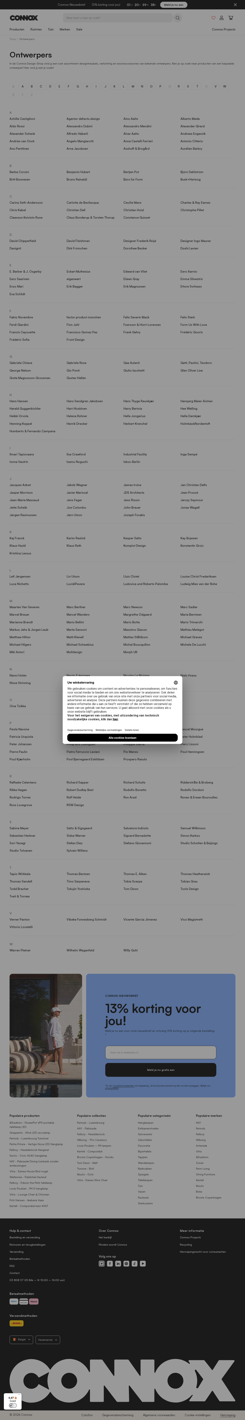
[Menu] (19, 1395)
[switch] (13, 1405)
